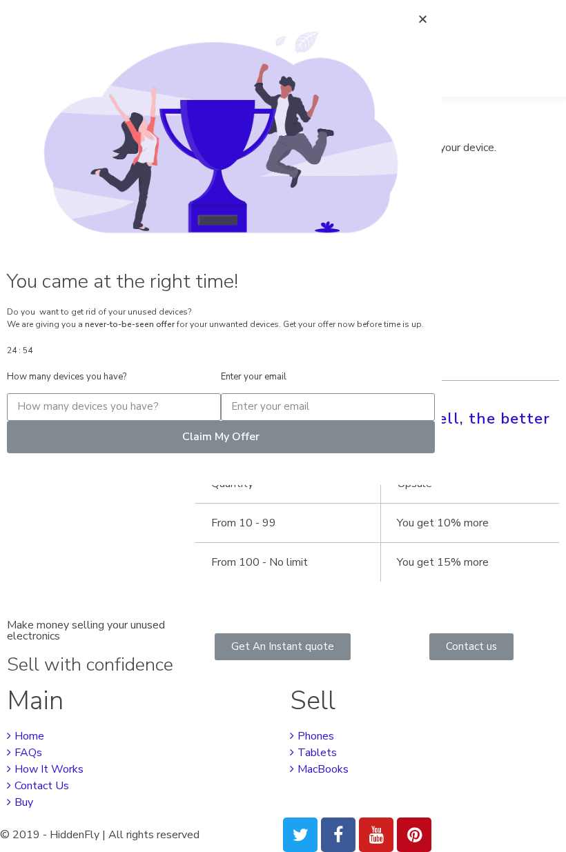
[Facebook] (338, 835)
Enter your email (253, 376)
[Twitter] (300, 835)
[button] (283, 646)
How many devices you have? (66, 376)
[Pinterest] (414, 835)
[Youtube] (376, 835)
